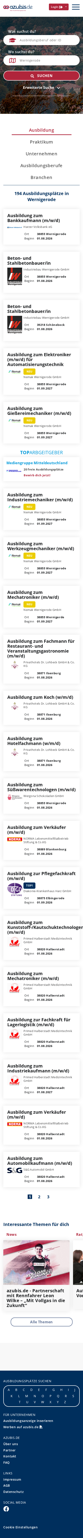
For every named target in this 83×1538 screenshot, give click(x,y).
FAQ (6, 1462)
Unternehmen (41, 154)
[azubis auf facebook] (6, 1508)
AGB (6, 1485)
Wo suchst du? (21, 52)
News (11, 1234)
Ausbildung (41, 130)
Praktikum (41, 142)
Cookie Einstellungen (20, 1527)
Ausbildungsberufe (41, 166)
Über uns (10, 1444)
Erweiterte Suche (39, 87)
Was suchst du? (22, 31)
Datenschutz (13, 1492)
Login (55, 7)
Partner (9, 1450)
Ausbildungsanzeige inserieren (28, 1421)
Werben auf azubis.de (21, 1427)
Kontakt (9, 1456)
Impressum (12, 1479)
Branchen (41, 177)
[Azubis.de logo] (18, 7)
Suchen (44, 75)
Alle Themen (41, 1321)
